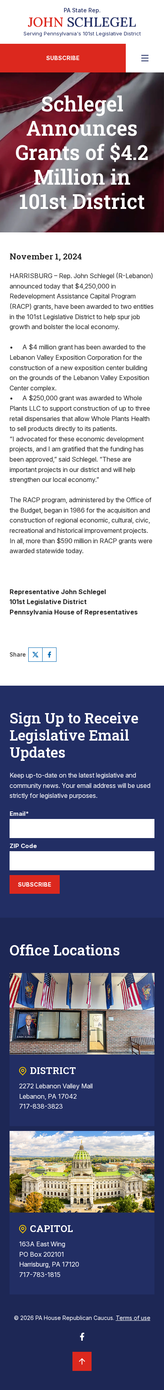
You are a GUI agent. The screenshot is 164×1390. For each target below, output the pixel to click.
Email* (19, 814)
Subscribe (63, 58)
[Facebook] (49, 654)
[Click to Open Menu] (145, 58)
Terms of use (133, 1317)
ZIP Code (23, 846)
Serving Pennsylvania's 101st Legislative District (82, 22)
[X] (35, 654)
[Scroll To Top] (82, 1361)
